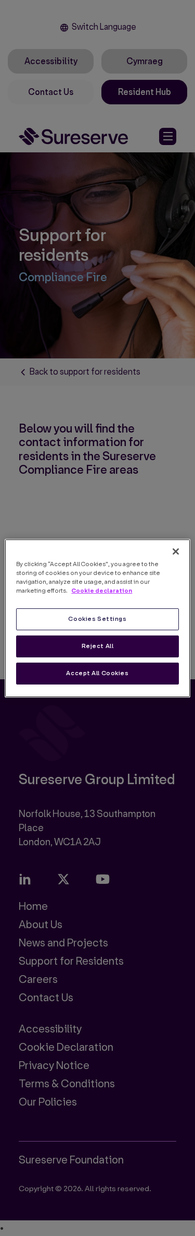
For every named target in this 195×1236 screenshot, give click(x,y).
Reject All (98, 646)
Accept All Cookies (97, 673)
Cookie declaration (101, 590)
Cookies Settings (97, 619)
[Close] (175, 550)
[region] (97, 617)
